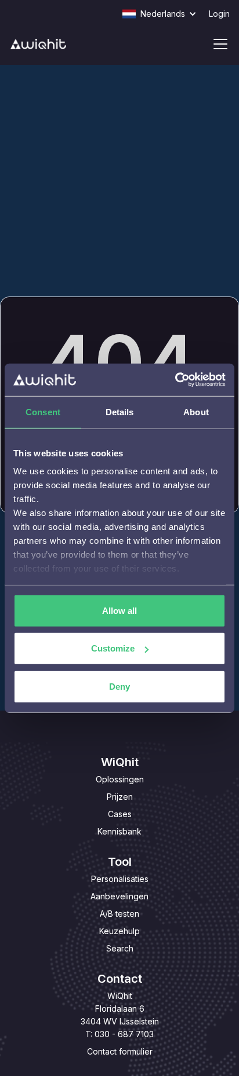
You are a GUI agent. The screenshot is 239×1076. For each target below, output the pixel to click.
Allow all (119, 610)
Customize (113, 648)
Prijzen (120, 796)
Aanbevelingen (119, 896)
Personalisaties (120, 879)
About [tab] (196, 411)
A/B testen (119, 913)
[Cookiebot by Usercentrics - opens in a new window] (175, 379)
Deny (119, 686)
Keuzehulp (119, 931)
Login (219, 14)
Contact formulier (120, 1051)
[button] (165, 14)
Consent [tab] (43, 411)
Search (119, 948)
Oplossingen (120, 779)
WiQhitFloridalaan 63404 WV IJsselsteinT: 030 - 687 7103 (120, 1015)
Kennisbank (119, 831)
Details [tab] (120, 411)
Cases (120, 814)
